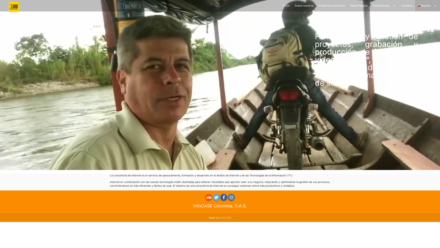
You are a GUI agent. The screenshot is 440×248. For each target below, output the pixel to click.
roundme (208, 197)
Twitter (216, 197)
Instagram (231, 197)
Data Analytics (358, 5)
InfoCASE (225, 217)
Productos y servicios (332, 5)
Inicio (286, 5)
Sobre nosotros (304, 5)
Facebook (223, 197)
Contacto (407, 5)
